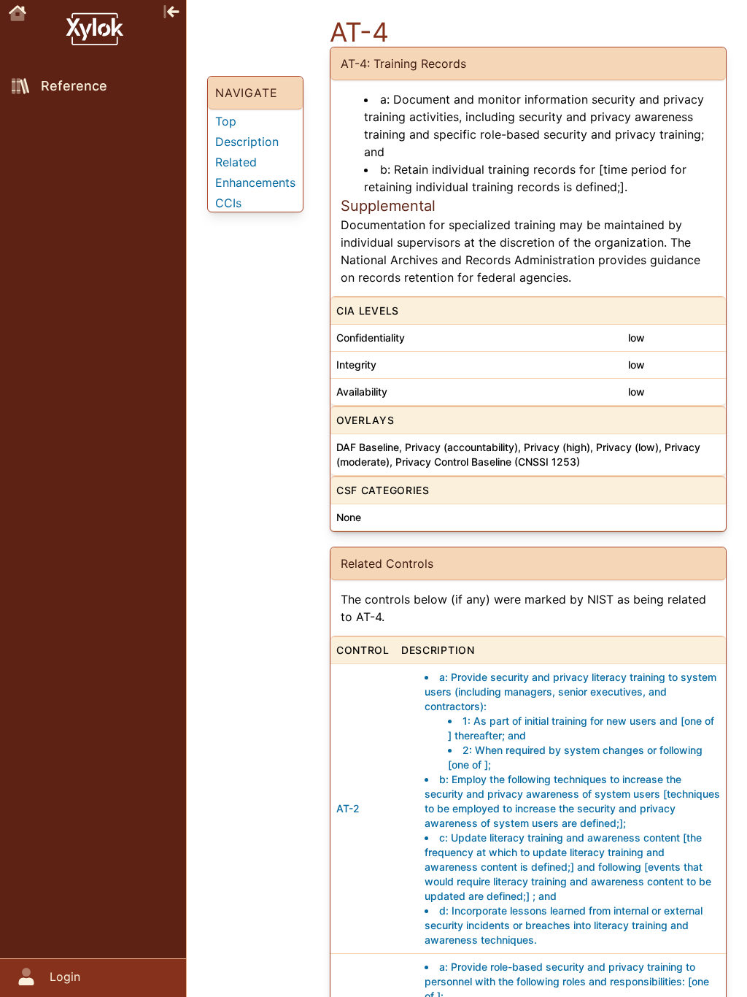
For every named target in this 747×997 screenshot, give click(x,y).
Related (236, 162)
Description (247, 141)
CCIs (228, 203)
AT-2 (348, 808)
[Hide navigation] (171, 10)
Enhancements (255, 182)
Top (225, 121)
